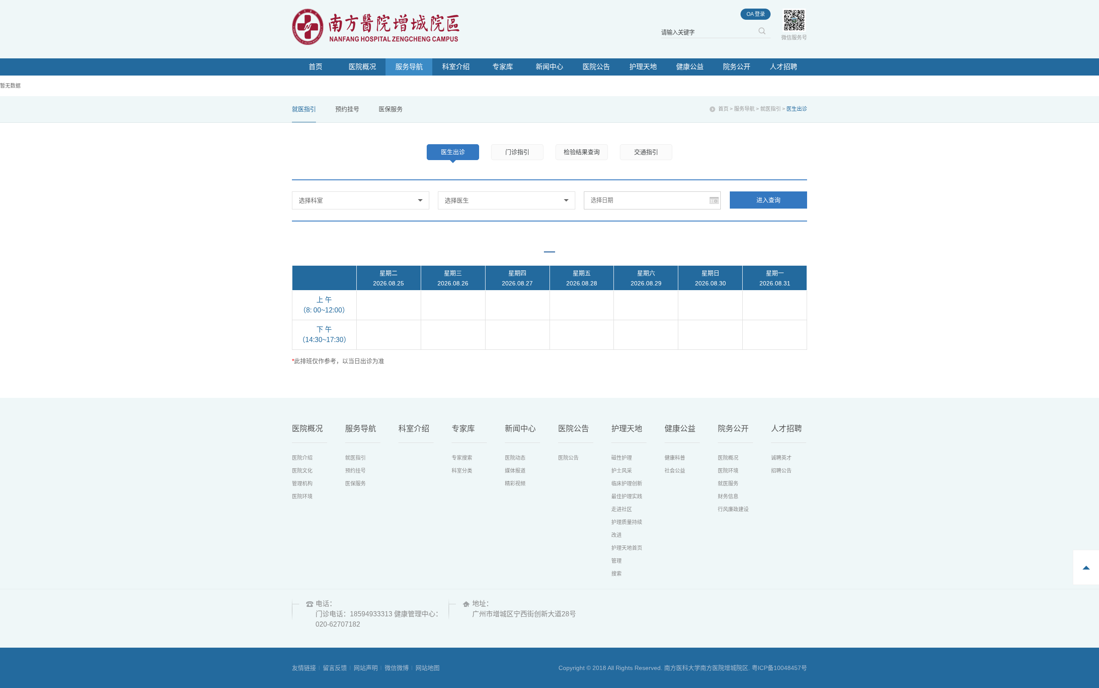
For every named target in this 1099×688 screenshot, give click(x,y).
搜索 (616, 574)
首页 (315, 66)
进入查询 (768, 200)
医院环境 (302, 497)
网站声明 (366, 668)
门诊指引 (517, 152)
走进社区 (621, 509)
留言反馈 (335, 668)
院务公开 (736, 66)
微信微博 (397, 668)
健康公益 (690, 66)
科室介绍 (456, 66)
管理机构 (302, 484)
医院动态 (515, 458)
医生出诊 (453, 152)
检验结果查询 (582, 152)
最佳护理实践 (626, 497)
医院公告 (596, 66)
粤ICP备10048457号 (779, 667)
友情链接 (304, 668)
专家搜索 (462, 458)
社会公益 (675, 471)
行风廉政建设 (733, 509)
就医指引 (304, 109)
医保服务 (391, 109)
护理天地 (643, 66)
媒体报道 (515, 471)
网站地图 (428, 668)
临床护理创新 (626, 484)
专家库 (502, 66)
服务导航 (409, 66)
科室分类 (462, 471)
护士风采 (621, 471)
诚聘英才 (781, 458)
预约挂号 (347, 109)
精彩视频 (515, 484)
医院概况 (362, 66)
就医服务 (728, 484)
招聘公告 (781, 471)
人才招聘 (783, 66)
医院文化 (302, 471)
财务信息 (728, 497)
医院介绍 (302, 458)
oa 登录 (756, 14)
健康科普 (675, 458)
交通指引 (646, 152)
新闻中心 (549, 66)
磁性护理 (621, 458)
